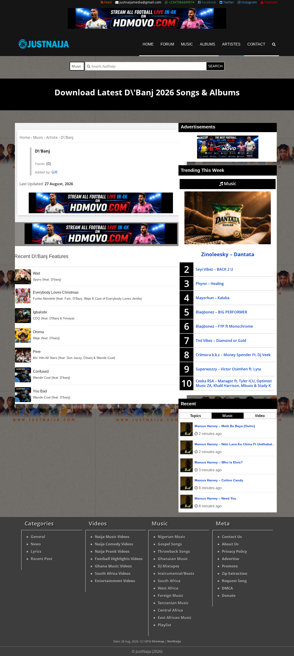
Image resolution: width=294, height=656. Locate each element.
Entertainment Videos (115, 580)
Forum (167, 44)
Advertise (230, 558)
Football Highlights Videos (119, 558)
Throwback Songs (174, 551)
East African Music (175, 617)
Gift (54, 172)
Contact (256, 44)
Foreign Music (170, 595)
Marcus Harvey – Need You (215, 498)
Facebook (208, 2)
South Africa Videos (112, 573)
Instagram (248, 2)
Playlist (164, 625)
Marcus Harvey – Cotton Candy (219, 480)
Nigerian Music (171, 536)
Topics (195, 415)
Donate (228, 595)
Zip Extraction (234, 573)
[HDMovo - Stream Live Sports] (147, 27)
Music (187, 44)
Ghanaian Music (173, 558)
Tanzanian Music (173, 602)
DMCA (227, 588)
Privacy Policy (234, 551)
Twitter (228, 2)
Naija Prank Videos (112, 551)
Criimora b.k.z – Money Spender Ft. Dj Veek (233, 354)
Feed (107, 2)
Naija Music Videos (112, 536)
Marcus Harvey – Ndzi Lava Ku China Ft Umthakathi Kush (239, 444)
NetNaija (174, 641)
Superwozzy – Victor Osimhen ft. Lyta (228, 369)
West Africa (168, 588)
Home (148, 44)
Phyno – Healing (210, 283)
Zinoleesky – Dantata (227, 254)
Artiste (52, 137)
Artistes (231, 44)
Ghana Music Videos (113, 566)
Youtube (270, 2)
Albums (207, 44)
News (36, 544)
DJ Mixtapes (168, 566)
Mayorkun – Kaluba (212, 297)
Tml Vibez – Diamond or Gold (221, 340)
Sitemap (158, 641)
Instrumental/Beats (176, 573)
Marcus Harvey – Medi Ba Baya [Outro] (225, 426)
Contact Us (232, 536)
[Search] (274, 44)
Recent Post (41, 558)
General (38, 536)
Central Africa (170, 610)
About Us (230, 544)
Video (260, 415)
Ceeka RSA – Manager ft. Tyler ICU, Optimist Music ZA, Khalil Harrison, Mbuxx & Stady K (234, 383)
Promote (230, 566)
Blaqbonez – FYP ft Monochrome (224, 326)
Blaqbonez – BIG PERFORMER (221, 312)
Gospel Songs (170, 544)
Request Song (234, 580)
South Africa (169, 580)
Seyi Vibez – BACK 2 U (214, 269)
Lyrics (36, 551)
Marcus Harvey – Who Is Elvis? (219, 462)
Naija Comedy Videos (114, 544)
